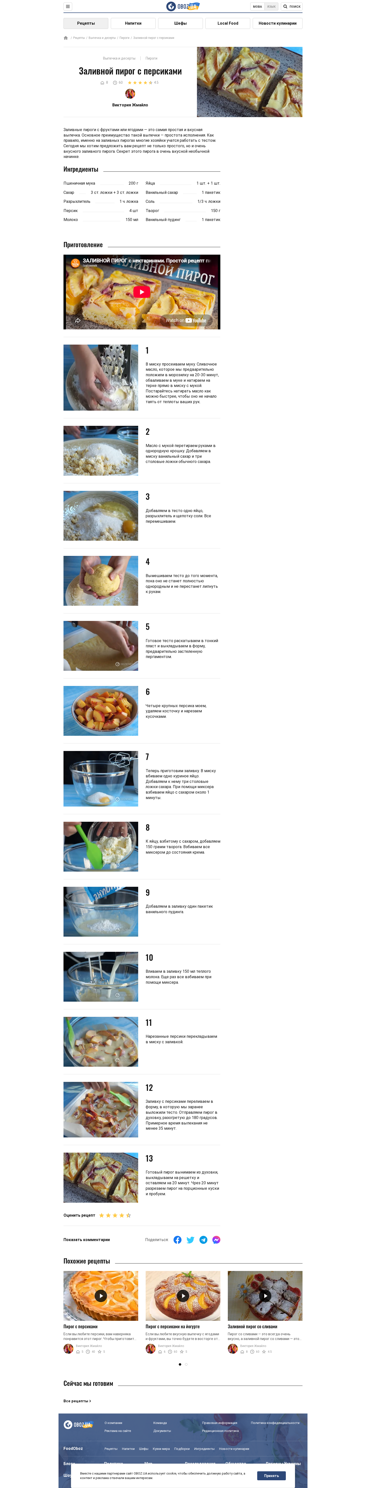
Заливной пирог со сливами (252, 1326)
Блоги (69, 1463)
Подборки (182, 1449)
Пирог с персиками (80, 1326)
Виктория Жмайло (89, 1346)
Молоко (70, 219)
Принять (271, 1476)
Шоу (67, 1475)
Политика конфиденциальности (275, 1423)
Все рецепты (75, 1401)
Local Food (228, 23)
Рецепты (86, 23)
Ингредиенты (204, 1449)
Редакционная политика (220, 1431)
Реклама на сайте (118, 1431)
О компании (113, 1423)
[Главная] (65, 38)
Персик (70, 210)
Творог (152, 210)
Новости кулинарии (278, 23)
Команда (160, 1423)
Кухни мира (161, 1449)
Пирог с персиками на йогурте (173, 1326)
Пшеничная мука (79, 183)
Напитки (133, 23)
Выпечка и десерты (102, 38)
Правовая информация (219, 1423)
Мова (257, 6)
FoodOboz (73, 1448)
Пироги (124, 38)
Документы (162, 1431)
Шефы (180, 23)
